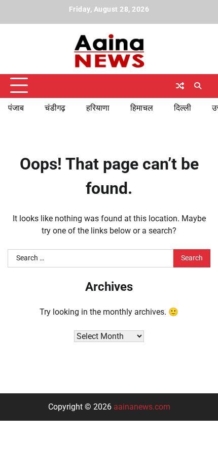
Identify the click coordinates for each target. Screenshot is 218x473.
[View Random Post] (180, 85)
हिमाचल (141, 108)
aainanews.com (142, 407)
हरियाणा (98, 108)
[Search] (197, 85)
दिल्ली (182, 108)
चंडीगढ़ (55, 108)
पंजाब (16, 108)
